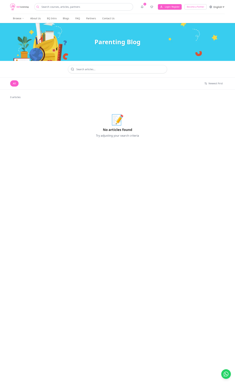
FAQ (77, 18)
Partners (91, 18)
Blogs (66, 18)
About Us (35, 18)
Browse (17, 18)
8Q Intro (52, 18)
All (14, 83)
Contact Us (108, 18)
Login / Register (172, 6)
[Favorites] (151, 6)
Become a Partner (195, 6)
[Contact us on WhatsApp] (226, 374)
